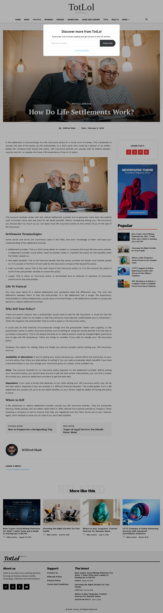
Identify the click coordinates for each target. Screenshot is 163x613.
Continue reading (81, 50)
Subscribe (107, 43)
